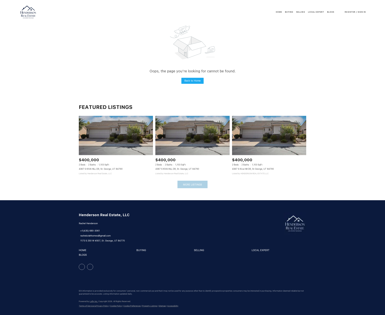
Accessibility (172, 306)
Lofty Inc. (94, 301)
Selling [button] (300, 12)
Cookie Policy (116, 306)
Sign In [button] (362, 12)
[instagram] (90, 267)
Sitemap (162, 306)
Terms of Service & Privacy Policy (94, 306)
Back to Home (192, 80)
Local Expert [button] (316, 12)
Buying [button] (289, 12)
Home (279, 12)
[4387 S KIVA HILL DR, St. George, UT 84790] (116, 135)
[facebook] (82, 267)
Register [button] (350, 12)
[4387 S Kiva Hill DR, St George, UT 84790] (269, 135)
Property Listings (149, 306)
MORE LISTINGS (192, 184)
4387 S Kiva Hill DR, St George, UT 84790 (253, 169)
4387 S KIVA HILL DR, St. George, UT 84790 (101, 169)
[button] (28, 12)
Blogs (330, 12)
